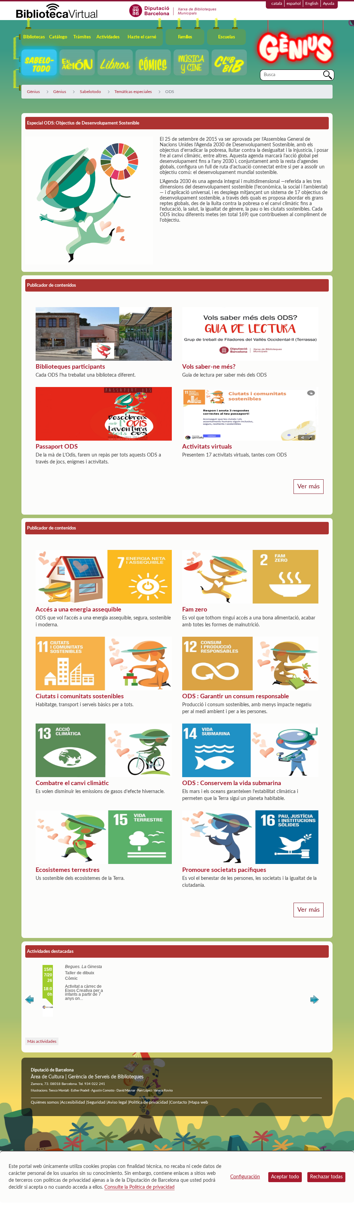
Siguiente (314, 1000)
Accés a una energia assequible (78, 610)
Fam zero (194, 610)
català (276, 3)
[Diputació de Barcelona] (173, 10)
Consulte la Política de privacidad (139, 1187)
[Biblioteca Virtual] (56, 10)
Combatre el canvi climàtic (72, 783)
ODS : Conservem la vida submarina (231, 783)
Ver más (308, 487)
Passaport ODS (57, 447)
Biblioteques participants (70, 367)
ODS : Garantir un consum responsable (235, 696)
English (311, 3)
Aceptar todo (285, 1177)
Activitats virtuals (207, 447)
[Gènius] (294, 44)
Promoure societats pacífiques (224, 870)
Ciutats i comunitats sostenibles (80, 696)
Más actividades (41, 1041)
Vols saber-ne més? (208, 367)
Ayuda (328, 3)
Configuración (245, 1177)
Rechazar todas (326, 1177)
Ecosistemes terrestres (68, 870)
